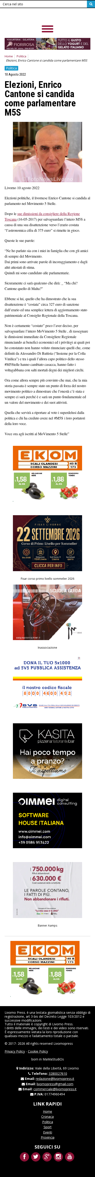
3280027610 (58, 1073)
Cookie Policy (38, 1051)
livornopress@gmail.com (55, 1084)
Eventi (47, 1132)
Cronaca (47, 1116)
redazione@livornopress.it (55, 1078)
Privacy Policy (15, 1051)
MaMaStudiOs (53, 1059)
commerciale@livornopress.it (55, 1089)
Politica (21, 56)
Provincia (47, 1137)
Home (9, 56)
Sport (48, 1127)
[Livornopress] (36, 16)
